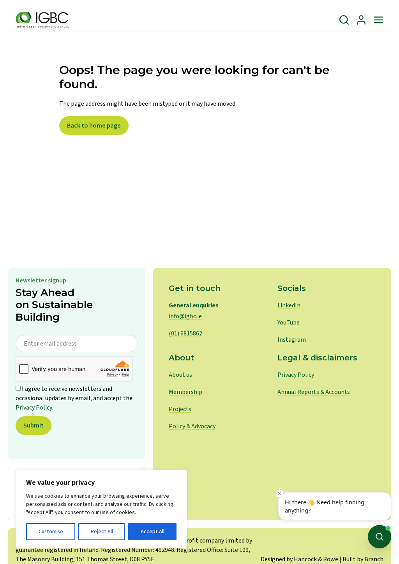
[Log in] (361, 20)
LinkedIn (288, 305)
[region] (101, 509)
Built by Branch (363, 559)
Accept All (152, 532)
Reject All (102, 532)
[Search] (344, 20)
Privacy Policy (295, 375)
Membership (185, 392)
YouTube (288, 322)
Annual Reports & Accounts (313, 392)
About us (180, 375)
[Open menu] (378, 20)
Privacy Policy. (34, 407)
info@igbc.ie (185, 316)
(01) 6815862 (185, 333)
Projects (180, 409)
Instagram (291, 339)
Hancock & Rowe (316, 559)
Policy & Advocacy (192, 426)
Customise (51, 532)
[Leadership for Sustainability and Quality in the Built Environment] (42, 20)
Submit (33, 425)
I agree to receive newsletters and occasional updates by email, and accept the (74, 398)
